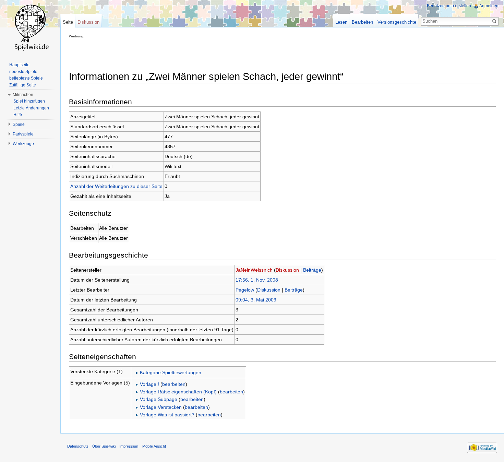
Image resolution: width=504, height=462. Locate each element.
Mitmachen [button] (23, 94)
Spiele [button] (19, 124)
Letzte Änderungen (31, 108)
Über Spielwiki (104, 446)
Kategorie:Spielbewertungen (170, 372)
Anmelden (489, 5)
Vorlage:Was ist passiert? (167, 414)
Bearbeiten (362, 22)
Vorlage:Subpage (158, 399)
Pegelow (245, 290)
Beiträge (312, 270)
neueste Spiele (23, 71)
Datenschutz (77, 446)
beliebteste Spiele (26, 78)
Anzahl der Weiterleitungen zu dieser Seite (116, 186)
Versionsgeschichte (396, 22)
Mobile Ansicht (154, 446)
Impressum (128, 446)
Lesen (341, 22)
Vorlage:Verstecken (161, 407)
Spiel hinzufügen (29, 101)
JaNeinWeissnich (254, 270)
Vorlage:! (149, 384)
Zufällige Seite (22, 85)
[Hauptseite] (30, 27)
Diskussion (287, 270)
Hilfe (17, 114)
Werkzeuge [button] (23, 143)
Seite (68, 22)
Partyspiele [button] (23, 134)
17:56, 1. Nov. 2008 (257, 280)
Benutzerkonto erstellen (449, 5)
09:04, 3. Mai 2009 (256, 300)
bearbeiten (173, 384)
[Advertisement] (194, 53)
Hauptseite (19, 64)
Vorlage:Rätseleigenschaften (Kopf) (178, 391)
